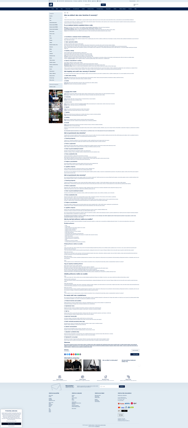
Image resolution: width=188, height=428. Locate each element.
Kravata (67, 91)
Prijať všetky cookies (11, 423)
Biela (68, 82)
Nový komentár (135, 350)
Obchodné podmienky (75, 405)
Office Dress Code (98, 395)
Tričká (50, 409)
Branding (96, 399)
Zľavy (73, 398)
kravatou (96, 28)
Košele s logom (97, 397)
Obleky (50, 403)
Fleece (50, 410)
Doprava (73, 395)
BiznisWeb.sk (97, 426)
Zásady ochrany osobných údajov (11, 421)
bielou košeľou (95, 27)
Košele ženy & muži (52, 400)
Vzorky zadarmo (97, 401)
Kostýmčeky (51, 404)
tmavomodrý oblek (85, 28)
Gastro (50, 411)
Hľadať (103, 4)
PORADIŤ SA (56, 119)
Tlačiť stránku (135, 354)
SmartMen (50, 399)
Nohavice (50, 405)
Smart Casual (97, 396)
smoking (83, 27)
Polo (49, 408)
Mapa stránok (74, 408)
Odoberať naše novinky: (70, 387)
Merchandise (97, 400)
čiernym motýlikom (89, 27)
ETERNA (50, 398)
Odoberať (122, 386)
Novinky (50, 396)
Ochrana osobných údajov (76, 406)
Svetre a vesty (51, 402)
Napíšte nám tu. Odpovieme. (122, 395)
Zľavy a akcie (51, 395)
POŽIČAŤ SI (56, 98)
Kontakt (73, 399)
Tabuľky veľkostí (74, 397)
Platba (73, 396)
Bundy (50, 406)
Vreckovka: (66, 56)
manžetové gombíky (71, 58)
